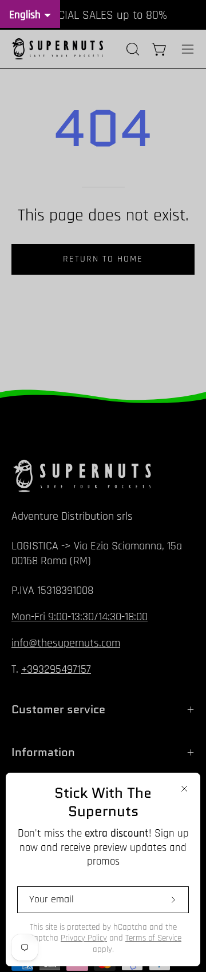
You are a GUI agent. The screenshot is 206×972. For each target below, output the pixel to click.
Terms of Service (153, 938)
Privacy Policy (84, 938)
